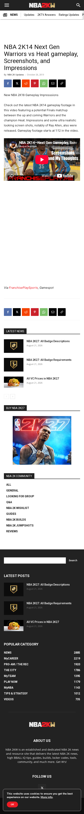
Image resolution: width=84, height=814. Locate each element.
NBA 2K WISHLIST (17, 508)
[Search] (78, 5)
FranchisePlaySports (23, 287)
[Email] (53, 83)
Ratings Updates (69, 14)
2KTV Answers (47, 14)
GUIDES (11, 513)
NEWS (14, 14)
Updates (29, 14)
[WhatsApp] (44, 83)
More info (47, 797)
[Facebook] (8, 83)
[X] (17, 83)
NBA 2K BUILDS (16, 519)
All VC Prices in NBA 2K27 (43, 378)
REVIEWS (12, 531)
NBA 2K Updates (15, 74)
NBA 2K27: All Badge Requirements (49, 359)
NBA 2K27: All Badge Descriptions (48, 341)
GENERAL (12, 490)
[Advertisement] (42, 29)
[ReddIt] (26, 83)
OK (12, 804)
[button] (6, 5)
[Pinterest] (35, 83)
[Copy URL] (62, 83)
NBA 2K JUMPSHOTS (20, 525)
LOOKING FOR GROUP (20, 496)
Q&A (9, 502)
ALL (8, 484)
